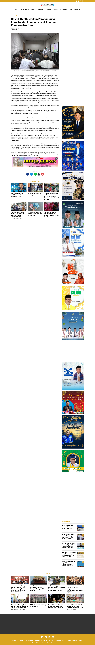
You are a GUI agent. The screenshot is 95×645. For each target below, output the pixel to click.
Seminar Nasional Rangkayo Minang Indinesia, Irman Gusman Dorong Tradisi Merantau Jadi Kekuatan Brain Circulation (19, 589)
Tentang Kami (29, 640)
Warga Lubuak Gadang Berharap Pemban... (34, 194)
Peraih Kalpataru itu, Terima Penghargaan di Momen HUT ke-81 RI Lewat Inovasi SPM (69, 537)
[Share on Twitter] (31, 174)
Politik (22, 9)
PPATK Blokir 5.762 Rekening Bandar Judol (38, 605)
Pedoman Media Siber (41, 640)
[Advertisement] (73, 37)
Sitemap (21, 640)
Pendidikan (48, 9)
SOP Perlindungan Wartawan (56, 640)
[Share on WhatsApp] (35, 174)
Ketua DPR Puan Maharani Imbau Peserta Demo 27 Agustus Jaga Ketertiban (55, 606)
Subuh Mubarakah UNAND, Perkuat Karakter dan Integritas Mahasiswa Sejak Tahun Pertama (74, 607)
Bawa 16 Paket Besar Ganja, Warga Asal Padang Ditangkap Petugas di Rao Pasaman (38, 588)
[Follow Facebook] (76, 1)
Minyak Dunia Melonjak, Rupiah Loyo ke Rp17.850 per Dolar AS (35, 214)
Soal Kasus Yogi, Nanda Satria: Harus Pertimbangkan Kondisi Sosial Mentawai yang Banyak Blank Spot (56, 588)
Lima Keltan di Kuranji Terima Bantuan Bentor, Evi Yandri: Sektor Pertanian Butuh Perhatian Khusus (18, 215)
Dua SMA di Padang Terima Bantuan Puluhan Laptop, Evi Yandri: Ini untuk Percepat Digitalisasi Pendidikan (19, 607)
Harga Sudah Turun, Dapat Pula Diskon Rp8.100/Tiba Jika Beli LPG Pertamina (51, 214)
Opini (71, 9)
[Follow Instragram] (49, 637)
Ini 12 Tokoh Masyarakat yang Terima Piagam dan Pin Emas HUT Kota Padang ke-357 (69, 555)
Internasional (64, 9)
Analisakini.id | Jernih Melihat (47, 642)
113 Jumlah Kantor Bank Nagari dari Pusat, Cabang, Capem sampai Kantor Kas (68, 564)
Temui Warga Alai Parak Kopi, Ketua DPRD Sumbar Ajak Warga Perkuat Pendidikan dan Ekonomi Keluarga (51, 196)
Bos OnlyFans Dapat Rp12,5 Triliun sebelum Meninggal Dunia (17, 195)
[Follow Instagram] (80, 1)
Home (12, 15)
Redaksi (14, 640)
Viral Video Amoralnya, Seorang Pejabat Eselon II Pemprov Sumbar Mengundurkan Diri (69, 546)
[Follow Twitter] (78, 1)
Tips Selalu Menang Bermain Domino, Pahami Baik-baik (67, 527)
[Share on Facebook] (27, 174)
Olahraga (55, 9)
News (16, 9)
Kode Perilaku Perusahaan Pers (75, 640)
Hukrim (27, 9)
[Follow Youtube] (83, 1)
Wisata (76, 9)
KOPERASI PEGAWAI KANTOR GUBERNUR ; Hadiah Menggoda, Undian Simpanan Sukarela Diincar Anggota (74, 589)
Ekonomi (33, 9)
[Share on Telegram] (38, 174)
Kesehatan (40, 9)
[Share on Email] (42, 174)
